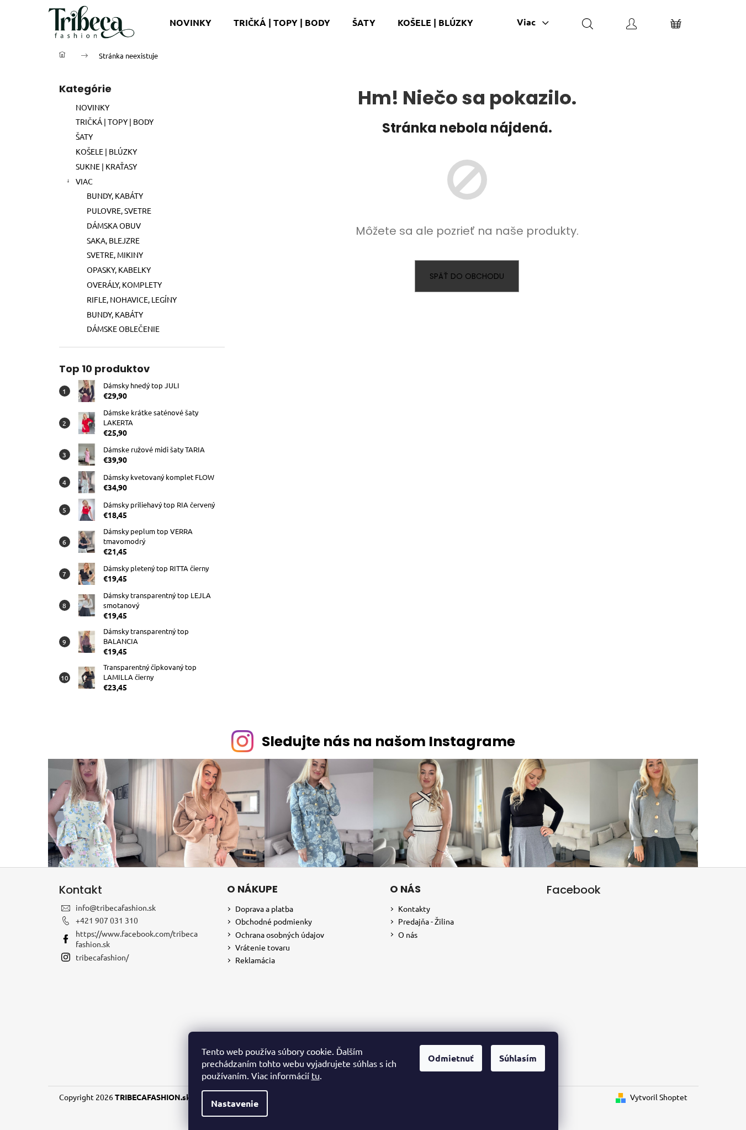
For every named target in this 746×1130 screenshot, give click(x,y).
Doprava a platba (264, 908)
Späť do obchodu (467, 276)
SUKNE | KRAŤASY (106, 166)
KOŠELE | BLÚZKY (106, 151)
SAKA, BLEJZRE (113, 240)
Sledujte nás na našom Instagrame (388, 741)
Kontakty (414, 908)
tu (315, 1075)
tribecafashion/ (102, 957)
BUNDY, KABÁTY (115, 195)
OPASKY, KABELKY (119, 269)
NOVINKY (92, 107)
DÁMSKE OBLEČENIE (123, 329)
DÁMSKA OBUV (114, 225)
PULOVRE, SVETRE (119, 210)
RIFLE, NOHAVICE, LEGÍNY (132, 299)
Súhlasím (518, 1058)
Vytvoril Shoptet (658, 1097)
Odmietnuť (451, 1058)
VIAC (84, 181)
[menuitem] (190, 22)
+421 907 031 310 (107, 920)
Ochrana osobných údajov (279, 934)
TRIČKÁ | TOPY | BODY (115, 121)
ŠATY (84, 136)
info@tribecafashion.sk (116, 907)
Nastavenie (234, 1103)
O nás (407, 934)
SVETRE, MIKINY (115, 255)
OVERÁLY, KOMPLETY (124, 284)
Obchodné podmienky (273, 921)
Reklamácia (255, 960)
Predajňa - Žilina (426, 921)
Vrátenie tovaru (262, 947)
